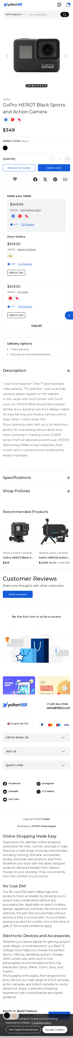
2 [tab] (31, 86)
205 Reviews (25, 306)
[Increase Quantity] (67, 158)
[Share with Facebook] (35, 179)
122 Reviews (27, 224)
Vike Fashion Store (30, 210)
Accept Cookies (54, 1029)
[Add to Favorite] (15, 179)
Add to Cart (54, 167)
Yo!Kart (46, 819)
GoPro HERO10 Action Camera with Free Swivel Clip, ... (54, 557)
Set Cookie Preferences (23, 1029)
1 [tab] (28, 86)
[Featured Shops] (19, 688)
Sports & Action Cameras (17, 552)
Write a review (18, 594)
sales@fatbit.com (58, 707)
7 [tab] (44, 86)
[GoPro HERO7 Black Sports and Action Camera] (18, 532)
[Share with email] (65, 179)
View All (36, 325)
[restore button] (69, 315)
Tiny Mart (22, 292)
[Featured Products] (54, 688)
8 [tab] (46, 86)
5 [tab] (39, 86)
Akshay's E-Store (26, 249)
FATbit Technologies (44, 826)
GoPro (7, 99)
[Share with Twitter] (45, 179)
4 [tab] (36, 86)
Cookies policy (41, 1022)
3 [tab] (33, 86)
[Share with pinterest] (55, 179)
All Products (13, 14)
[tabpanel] (36, 55)
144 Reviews (25, 263)
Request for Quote (19, 167)
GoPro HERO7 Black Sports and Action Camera (18, 557)
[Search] (64, 14)
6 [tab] (41, 86)
